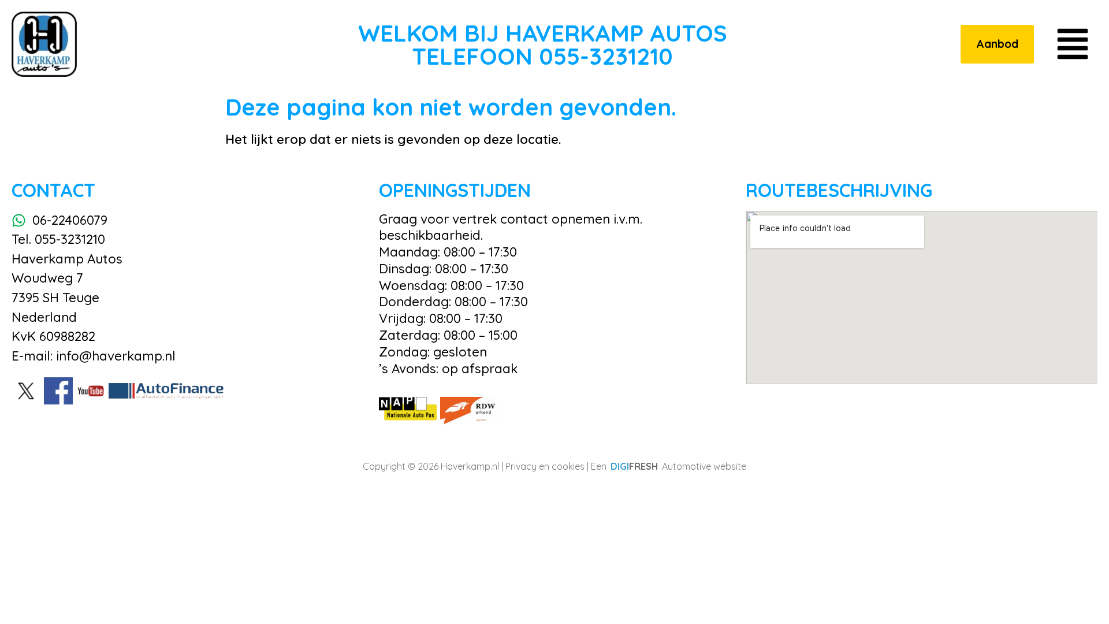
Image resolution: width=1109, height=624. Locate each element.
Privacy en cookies (545, 466)
